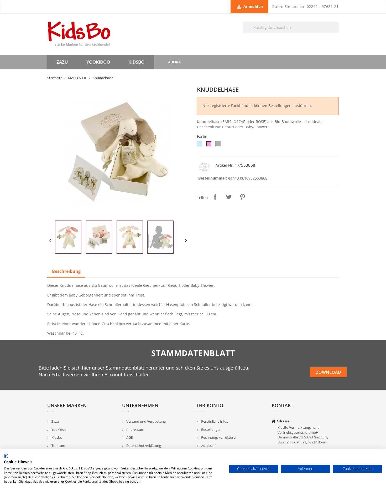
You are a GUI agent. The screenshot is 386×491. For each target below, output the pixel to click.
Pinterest (242, 197)
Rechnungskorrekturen (218, 437)
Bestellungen (210, 429)
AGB (129, 437)
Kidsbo (56, 437)
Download (328, 372)
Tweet (228, 197)
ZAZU (62, 62)
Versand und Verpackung (146, 421)
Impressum (135, 429)
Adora (174, 61)
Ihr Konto (210, 405)
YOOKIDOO (98, 62)
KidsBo (136, 62)
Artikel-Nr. (225, 165)
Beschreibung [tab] (66, 271)
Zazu (55, 421)
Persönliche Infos (214, 421)
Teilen (215, 197)
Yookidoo (58, 429)
